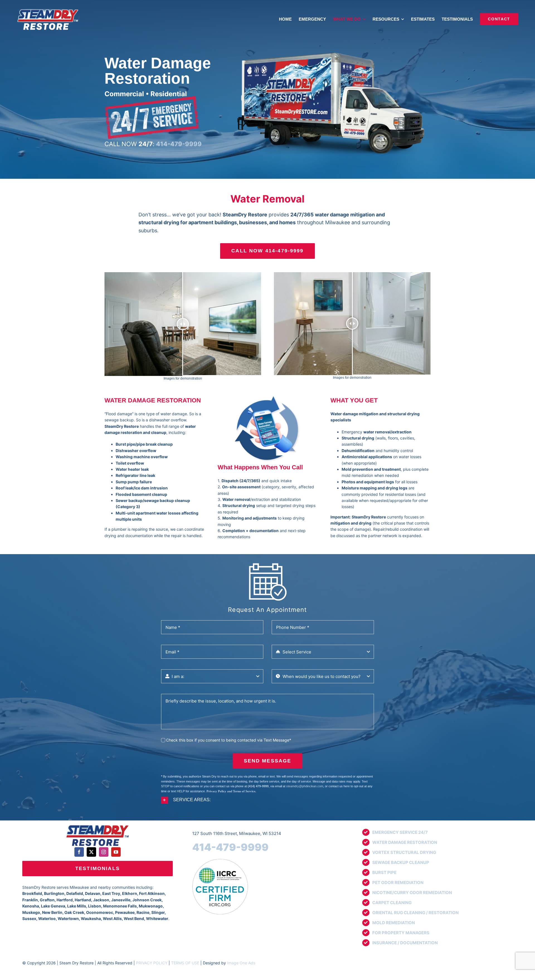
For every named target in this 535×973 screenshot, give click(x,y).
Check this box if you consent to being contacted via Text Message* (228, 740)
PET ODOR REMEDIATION (398, 882)
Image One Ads (241, 962)
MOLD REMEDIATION (393, 922)
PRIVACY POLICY (151, 962)
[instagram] (103, 852)
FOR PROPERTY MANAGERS (400, 932)
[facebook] (79, 852)
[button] (267, 800)
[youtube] (116, 852)
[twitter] (91, 852)
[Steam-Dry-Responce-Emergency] (151, 98)
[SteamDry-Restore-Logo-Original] (97, 825)
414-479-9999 (230, 847)
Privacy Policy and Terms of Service (230, 791)
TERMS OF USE (185, 962)
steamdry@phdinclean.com (304, 786)
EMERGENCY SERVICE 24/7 (400, 832)
